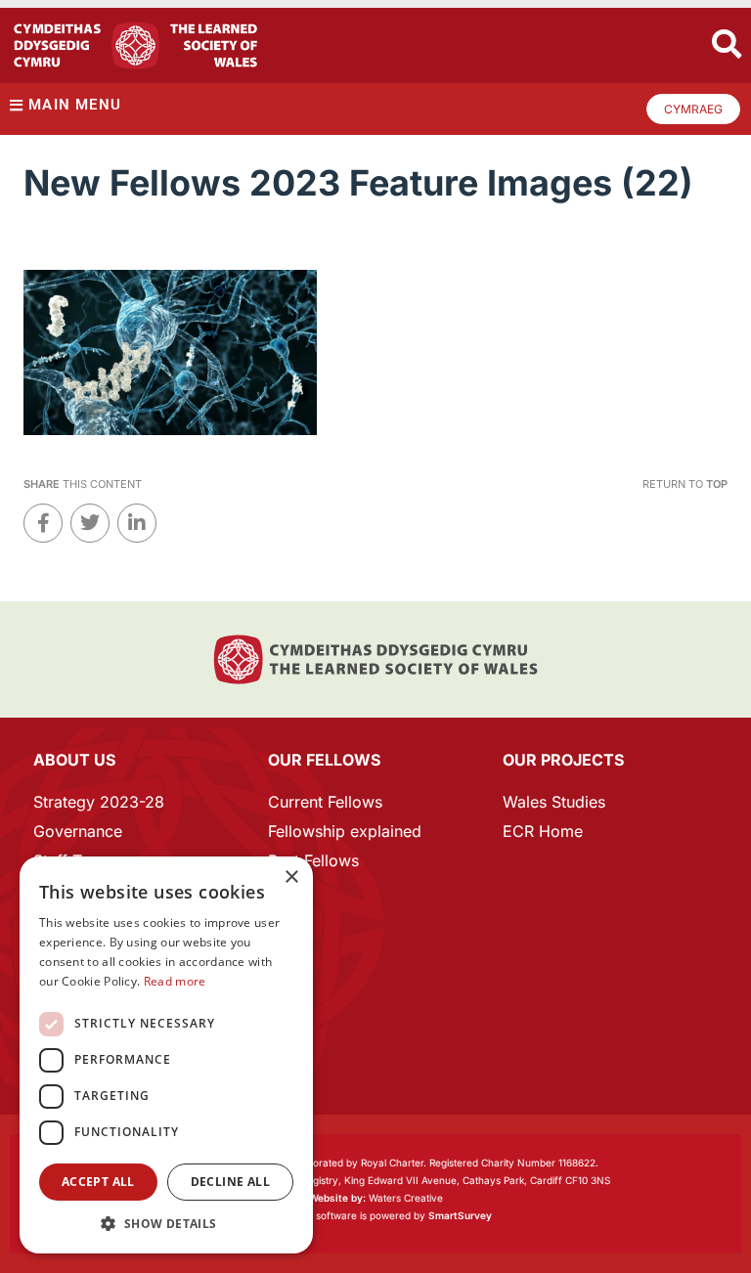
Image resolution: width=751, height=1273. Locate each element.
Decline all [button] (230, 1181)
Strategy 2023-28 (98, 802)
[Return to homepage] (135, 45)
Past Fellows (313, 860)
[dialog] (166, 1054)
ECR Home (543, 831)
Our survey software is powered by (376, 1215)
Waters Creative (376, 1198)
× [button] (291, 877)
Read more (175, 981)
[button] (166, 1223)
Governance (77, 831)
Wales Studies (554, 802)
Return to (685, 484)
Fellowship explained (344, 831)
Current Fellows (325, 802)
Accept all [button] (98, 1181)
